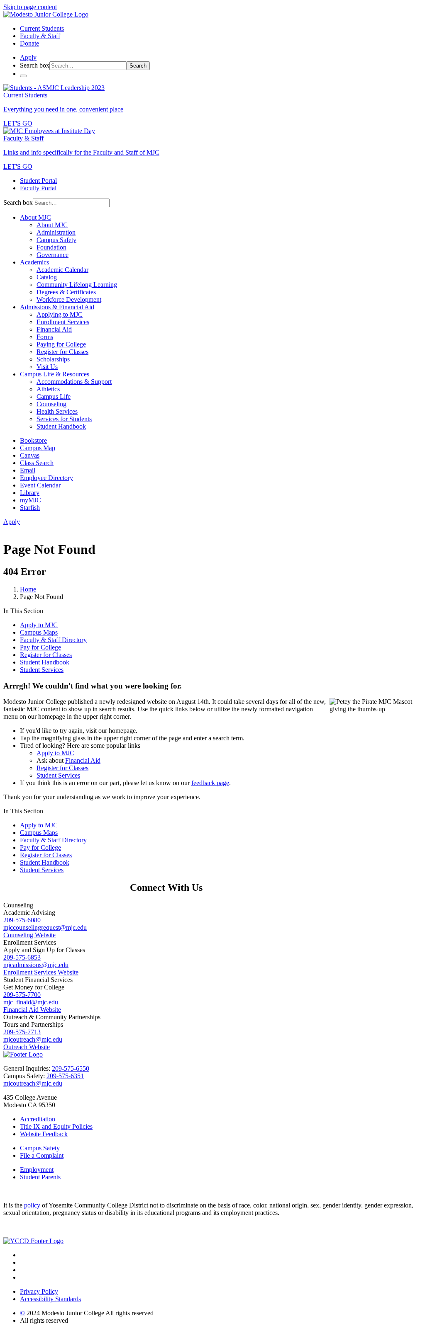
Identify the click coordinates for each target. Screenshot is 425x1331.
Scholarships (53, 359)
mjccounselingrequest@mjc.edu (45, 927)
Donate (29, 43)
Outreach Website (26, 1046)
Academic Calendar (62, 269)
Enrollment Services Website (40, 972)
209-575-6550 (70, 1068)
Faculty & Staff (40, 35)
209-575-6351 (65, 1075)
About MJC (35, 217)
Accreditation (37, 1119)
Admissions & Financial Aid (57, 306)
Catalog (47, 277)
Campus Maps (39, 632)
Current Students (42, 28)
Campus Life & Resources (54, 374)
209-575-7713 (22, 1031)
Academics (34, 262)
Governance (52, 254)
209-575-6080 (22, 920)
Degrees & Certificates (66, 292)
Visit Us (47, 366)
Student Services (42, 669)
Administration (56, 232)
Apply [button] (28, 57)
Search (138, 66)
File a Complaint (42, 1155)
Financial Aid (54, 329)
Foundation (51, 247)
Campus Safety (56, 239)
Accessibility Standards (50, 1298)
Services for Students (64, 418)
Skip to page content (30, 6)
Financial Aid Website (32, 1009)
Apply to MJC (39, 624)
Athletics (48, 389)
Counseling (51, 403)
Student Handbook (61, 426)
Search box (34, 65)
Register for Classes (62, 351)
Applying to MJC (60, 314)
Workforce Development (69, 299)
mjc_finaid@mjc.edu (30, 1002)
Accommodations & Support (74, 381)
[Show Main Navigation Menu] (23, 76)
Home (28, 589)
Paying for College (61, 344)
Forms (45, 336)
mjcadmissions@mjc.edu (35, 964)
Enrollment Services (63, 321)
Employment (37, 1169)
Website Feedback (44, 1133)
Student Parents (40, 1177)
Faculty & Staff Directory (53, 639)
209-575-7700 (22, 994)
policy (32, 1205)
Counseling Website (29, 934)
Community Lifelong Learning (77, 284)
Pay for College (40, 647)
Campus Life (54, 396)
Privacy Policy (39, 1291)
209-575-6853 (22, 957)
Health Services (57, 411)
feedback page (210, 782)
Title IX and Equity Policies (56, 1126)
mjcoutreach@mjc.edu (32, 1039)
